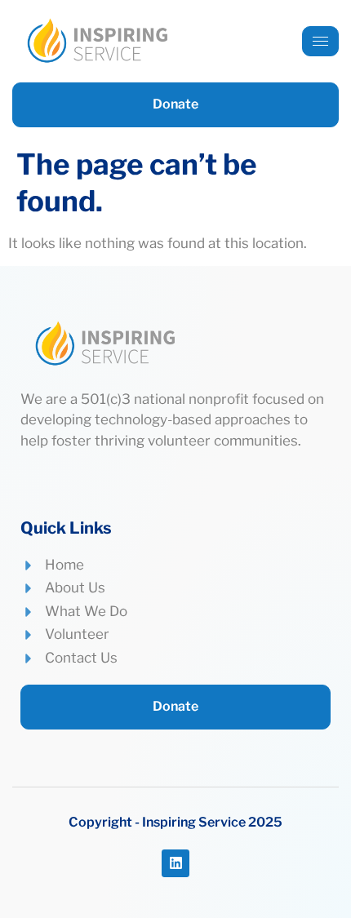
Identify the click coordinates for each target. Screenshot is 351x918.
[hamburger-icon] (320, 41)
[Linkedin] (175, 863)
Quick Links (66, 528)
